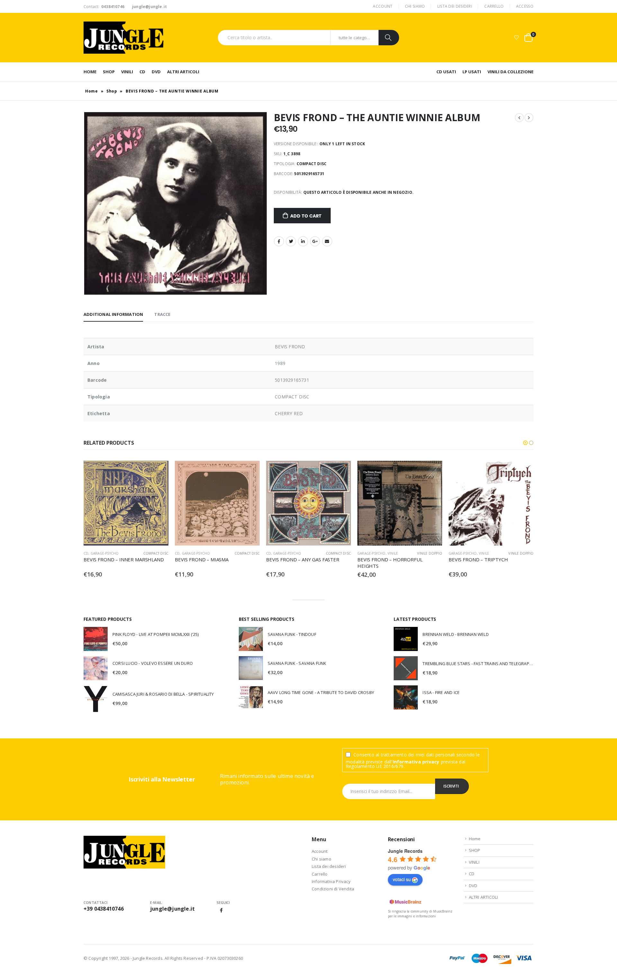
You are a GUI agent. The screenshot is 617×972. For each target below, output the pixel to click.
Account (382, 6)
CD (142, 72)
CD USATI (446, 72)
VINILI (127, 72)
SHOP (109, 72)
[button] (525, 443)
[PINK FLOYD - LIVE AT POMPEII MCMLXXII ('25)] (96, 639)
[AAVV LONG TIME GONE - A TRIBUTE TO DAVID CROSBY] (251, 697)
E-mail (327, 241)
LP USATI (471, 72)
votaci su (402, 879)
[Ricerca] (389, 37)
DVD (156, 72)
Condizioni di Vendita (333, 889)
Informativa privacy (416, 762)
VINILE (393, 553)
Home (90, 72)
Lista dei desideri (454, 6)
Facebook (279, 241)
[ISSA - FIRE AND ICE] (406, 697)
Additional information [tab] (113, 314)
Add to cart (306, 216)
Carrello (494, 6)
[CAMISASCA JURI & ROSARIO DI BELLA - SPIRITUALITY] (96, 698)
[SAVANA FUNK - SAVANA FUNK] (251, 668)
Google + (315, 241)
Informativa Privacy (331, 881)
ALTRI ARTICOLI (183, 72)
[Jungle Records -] (124, 38)
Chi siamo (415, 6)
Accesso (524, 6)
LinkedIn (303, 241)
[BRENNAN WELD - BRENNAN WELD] (406, 639)
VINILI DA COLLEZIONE (510, 72)
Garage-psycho (105, 553)
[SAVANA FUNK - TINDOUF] (251, 639)
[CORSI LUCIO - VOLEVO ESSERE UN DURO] (96, 668)
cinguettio (291, 241)
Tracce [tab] (162, 314)
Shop (111, 91)
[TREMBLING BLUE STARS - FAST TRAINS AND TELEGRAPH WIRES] (406, 668)
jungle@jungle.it (172, 908)
